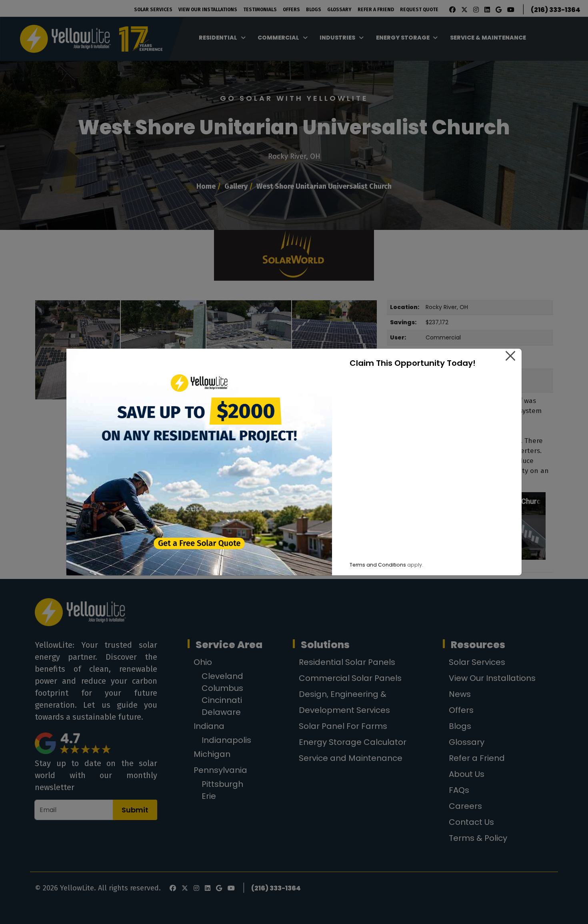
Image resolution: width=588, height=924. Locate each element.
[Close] (510, 356)
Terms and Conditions (378, 564)
